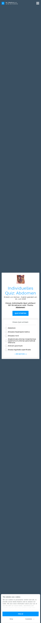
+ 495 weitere (20, 354)
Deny (11, 619)
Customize (28, 619)
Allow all (20, 614)
